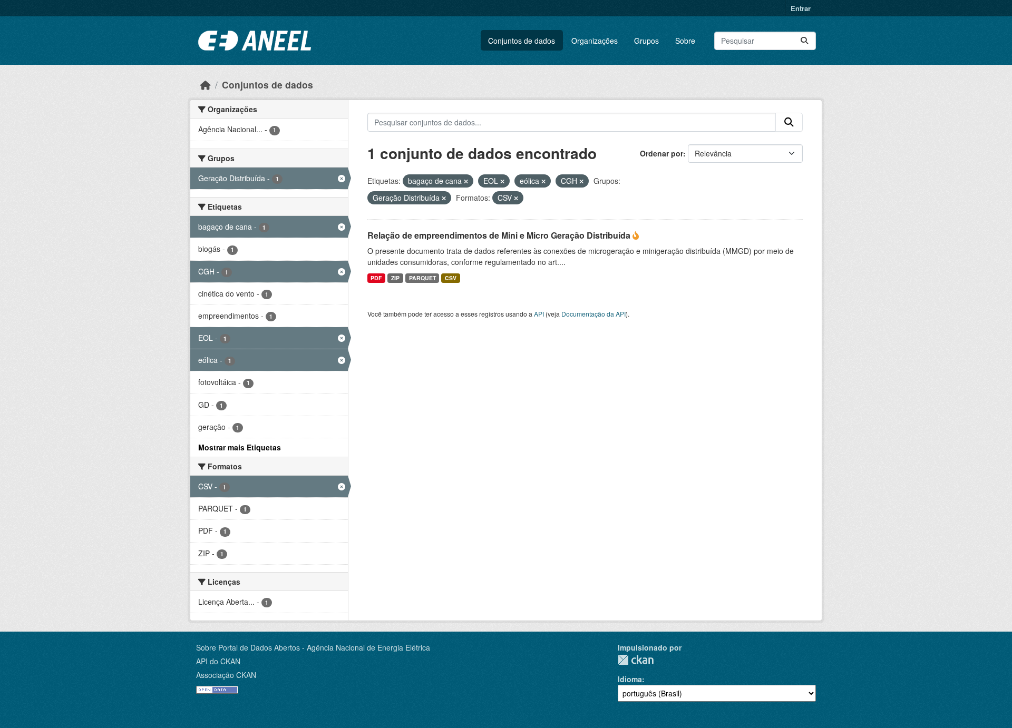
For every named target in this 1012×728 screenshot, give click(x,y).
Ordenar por (661, 153)
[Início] (205, 84)
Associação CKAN (226, 675)
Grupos (646, 40)
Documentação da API (593, 313)
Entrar (801, 8)
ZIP (395, 278)
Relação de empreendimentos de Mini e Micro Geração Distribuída (499, 235)
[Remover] (466, 181)
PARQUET (422, 278)
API (539, 313)
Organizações (594, 40)
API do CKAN (218, 661)
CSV (450, 278)
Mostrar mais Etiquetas (239, 447)
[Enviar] (804, 41)
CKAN (636, 659)
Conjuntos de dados (521, 40)
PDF (376, 278)
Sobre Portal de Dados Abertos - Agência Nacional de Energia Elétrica (313, 647)
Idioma (630, 679)
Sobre (685, 40)
